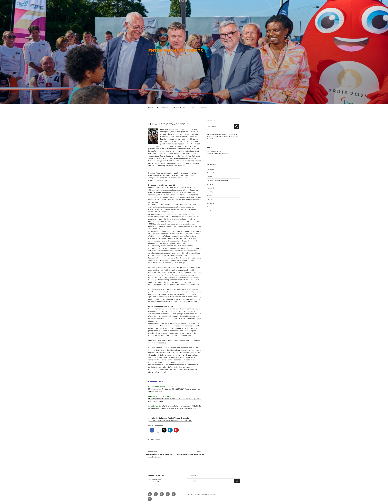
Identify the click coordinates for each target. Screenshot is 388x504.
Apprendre (210, 169)
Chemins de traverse (213, 173)
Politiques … (210, 199)
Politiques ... (156, 440)
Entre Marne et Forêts (175, 51)
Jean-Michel (168, 121)
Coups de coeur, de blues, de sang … (218, 180)
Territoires (210, 207)
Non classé (210, 188)
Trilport (209, 211)
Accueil (150, 108)
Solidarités (210, 203)
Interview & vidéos (179, 108)
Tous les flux (214, 136)
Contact (204, 108)
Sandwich (190, 494)
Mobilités (210, 184)
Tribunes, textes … (163, 108)
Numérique (210, 192)
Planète (209, 195)
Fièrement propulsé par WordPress (206, 494)
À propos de (193, 108)
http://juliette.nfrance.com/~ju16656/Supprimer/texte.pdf (170, 420)
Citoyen (209, 176)
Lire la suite (210, 156)
